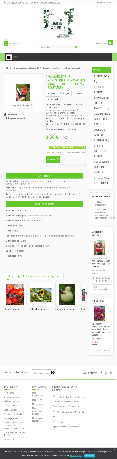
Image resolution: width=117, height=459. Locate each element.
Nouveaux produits (12, 397)
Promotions (98, 301)
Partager (65, 93)
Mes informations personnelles (38, 411)
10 (106, 281)
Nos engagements (101, 196)
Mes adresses (38, 404)
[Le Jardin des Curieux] (58, 26)
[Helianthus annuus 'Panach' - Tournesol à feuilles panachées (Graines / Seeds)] (41, 294)
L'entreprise (9, 439)
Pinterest (53, 98)
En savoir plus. (76, 456)
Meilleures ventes (11, 401)
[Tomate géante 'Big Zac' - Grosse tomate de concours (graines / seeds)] (99, 247)
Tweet (52, 93)
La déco (98, 135)
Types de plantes (99, 90)
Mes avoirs (37, 400)
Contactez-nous (104, 2)
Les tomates (101, 167)
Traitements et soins (101, 143)
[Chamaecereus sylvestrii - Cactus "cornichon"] (15, 294)
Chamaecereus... (12, 309)
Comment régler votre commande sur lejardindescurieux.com (105, 213)
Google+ (79, 93)
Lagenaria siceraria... (66, 309)
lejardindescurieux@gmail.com (66, 426)
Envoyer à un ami (16, 117)
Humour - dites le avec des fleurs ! (101, 178)
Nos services (101, 161)
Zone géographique (102, 111)
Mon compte (39, 386)
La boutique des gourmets (100, 124)
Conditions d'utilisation (14, 414)
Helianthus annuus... (40, 309)
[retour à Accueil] (7, 68)
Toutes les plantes (100, 154)
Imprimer (12, 114)
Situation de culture (101, 100)
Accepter (89, 456)
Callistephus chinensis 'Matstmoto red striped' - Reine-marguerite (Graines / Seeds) (101, 329)
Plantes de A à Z (101, 79)
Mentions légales (11, 410)
